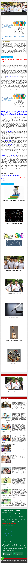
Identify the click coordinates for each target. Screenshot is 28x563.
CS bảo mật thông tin (7, 537)
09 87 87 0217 (17, 0)
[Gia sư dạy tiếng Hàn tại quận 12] (6, 429)
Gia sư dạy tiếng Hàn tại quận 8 (8, 466)
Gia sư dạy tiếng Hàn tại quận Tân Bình (10, 411)
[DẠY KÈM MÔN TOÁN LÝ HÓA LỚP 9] (14, 268)
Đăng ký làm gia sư (6, 533)
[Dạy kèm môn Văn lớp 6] (14, 315)
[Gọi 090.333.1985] (2, 558)
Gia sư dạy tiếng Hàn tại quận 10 (8, 444)
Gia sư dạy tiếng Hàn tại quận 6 (8, 487)
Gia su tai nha (11, 16)
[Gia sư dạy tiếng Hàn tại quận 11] (6, 440)
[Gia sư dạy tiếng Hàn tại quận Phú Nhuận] (6, 407)
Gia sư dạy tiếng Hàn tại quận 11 (8, 433)
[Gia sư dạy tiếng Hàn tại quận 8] (6, 473)
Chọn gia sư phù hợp (7, 531)
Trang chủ (4, 16)
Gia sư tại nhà (12, 560)
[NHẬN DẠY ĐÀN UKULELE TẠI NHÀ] (14, 338)
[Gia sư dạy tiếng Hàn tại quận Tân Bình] (6, 418)
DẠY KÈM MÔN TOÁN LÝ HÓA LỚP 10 (10, 18)
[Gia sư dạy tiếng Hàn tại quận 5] (6, 503)
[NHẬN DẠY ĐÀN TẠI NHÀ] (14, 361)
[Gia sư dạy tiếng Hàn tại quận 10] (6, 451)
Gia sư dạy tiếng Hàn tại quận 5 (8, 497)
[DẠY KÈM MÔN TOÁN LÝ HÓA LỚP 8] (14, 291)
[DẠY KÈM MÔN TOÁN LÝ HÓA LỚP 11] (14, 245)
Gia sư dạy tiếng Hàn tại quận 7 (8, 477)
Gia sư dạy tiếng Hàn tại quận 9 (8, 455)
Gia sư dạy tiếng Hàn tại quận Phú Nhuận (10, 401)
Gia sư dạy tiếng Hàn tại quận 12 (8, 422)
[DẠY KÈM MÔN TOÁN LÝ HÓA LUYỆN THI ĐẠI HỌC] (14, 198)
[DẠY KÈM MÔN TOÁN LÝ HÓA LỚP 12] (14, 221)
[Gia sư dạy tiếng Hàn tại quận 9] (6, 462)
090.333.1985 (9, 0)
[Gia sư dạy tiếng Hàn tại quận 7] (6, 483)
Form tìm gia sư (5, 529)
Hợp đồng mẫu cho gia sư (8, 535)
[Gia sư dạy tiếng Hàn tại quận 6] (6, 493)
